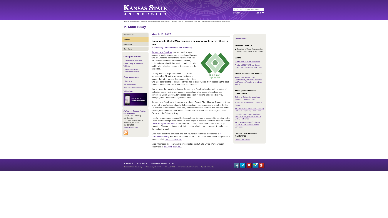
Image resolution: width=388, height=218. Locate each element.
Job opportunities (130, 84)
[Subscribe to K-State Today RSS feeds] (126, 134)
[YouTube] (249, 165)
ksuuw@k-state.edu (172, 147)
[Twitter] (242, 165)
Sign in (258, 13)
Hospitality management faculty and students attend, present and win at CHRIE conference (248, 116)
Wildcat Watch (129, 91)
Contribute (128, 44)
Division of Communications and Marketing (155, 21)
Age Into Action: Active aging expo (247, 61)
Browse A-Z (237, 13)
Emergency (142, 163)
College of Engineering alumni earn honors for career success (247, 98)
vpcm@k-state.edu (131, 127)
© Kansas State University (188, 167)
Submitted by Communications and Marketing (172, 47)
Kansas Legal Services (162, 52)
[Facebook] (236, 165)
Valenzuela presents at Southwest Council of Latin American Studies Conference (247, 124)
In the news (128, 81)
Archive (127, 39)
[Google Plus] (261, 165)
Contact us (128, 163)
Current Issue (129, 35)
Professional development (133, 88)
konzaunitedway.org (173, 139)
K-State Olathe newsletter (133, 60)
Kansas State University (149, 10)
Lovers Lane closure (242, 139)
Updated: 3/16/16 (207, 167)
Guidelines (128, 49)
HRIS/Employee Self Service (164, 123)
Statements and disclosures (162, 163)
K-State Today (176, 21)
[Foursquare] (255, 165)
